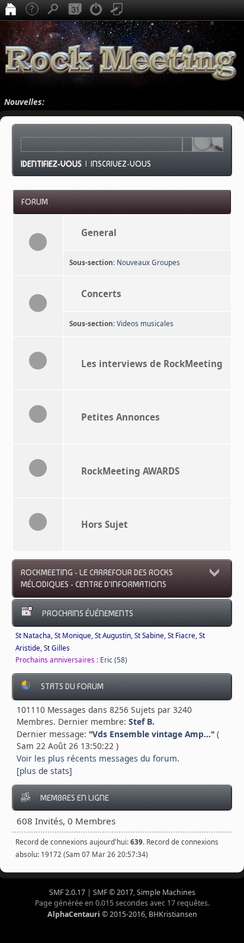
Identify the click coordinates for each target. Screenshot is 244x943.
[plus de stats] (44, 770)
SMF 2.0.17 (67, 892)
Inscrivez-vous (121, 163)
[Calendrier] (74, 10)
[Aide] (32, 10)
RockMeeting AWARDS (130, 471)
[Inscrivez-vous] (117, 10)
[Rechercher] (53, 10)
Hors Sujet (104, 524)
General (99, 232)
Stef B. (142, 721)
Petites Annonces (120, 417)
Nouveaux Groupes (148, 262)
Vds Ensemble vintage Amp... (151, 734)
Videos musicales (145, 323)
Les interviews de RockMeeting (152, 363)
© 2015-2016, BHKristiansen (122, 914)
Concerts (101, 294)
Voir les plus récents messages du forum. (98, 758)
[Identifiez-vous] (96, 10)
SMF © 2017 (113, 892)
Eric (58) (113, 659)
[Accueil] (10, 10)
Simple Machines (166, 892)
